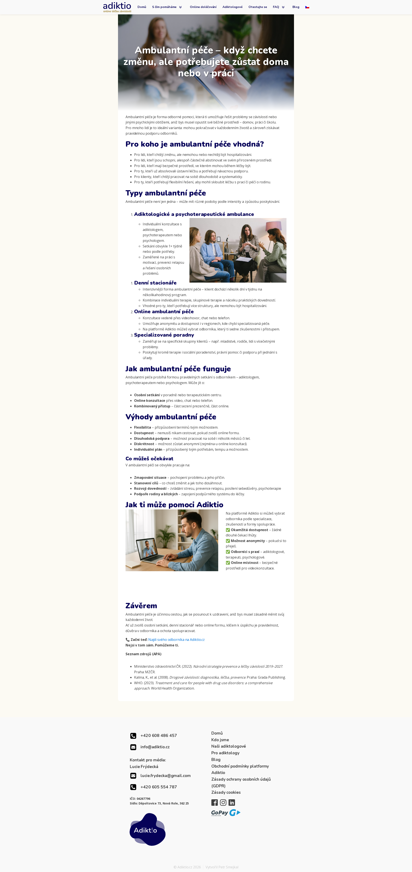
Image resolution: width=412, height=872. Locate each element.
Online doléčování (203, 7)
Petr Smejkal (228, 867)
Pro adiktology (225, 753)
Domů (142, 7)
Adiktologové (232, 7)
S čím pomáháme (164, 7)
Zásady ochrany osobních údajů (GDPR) (241, 783)
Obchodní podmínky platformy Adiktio (240, 770)
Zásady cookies (226, 792)
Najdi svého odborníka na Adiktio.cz (176, 639)
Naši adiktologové (228, 746)
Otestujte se (257, 7)
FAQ (276, 7)
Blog (295, 7)
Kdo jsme (220, 740)
